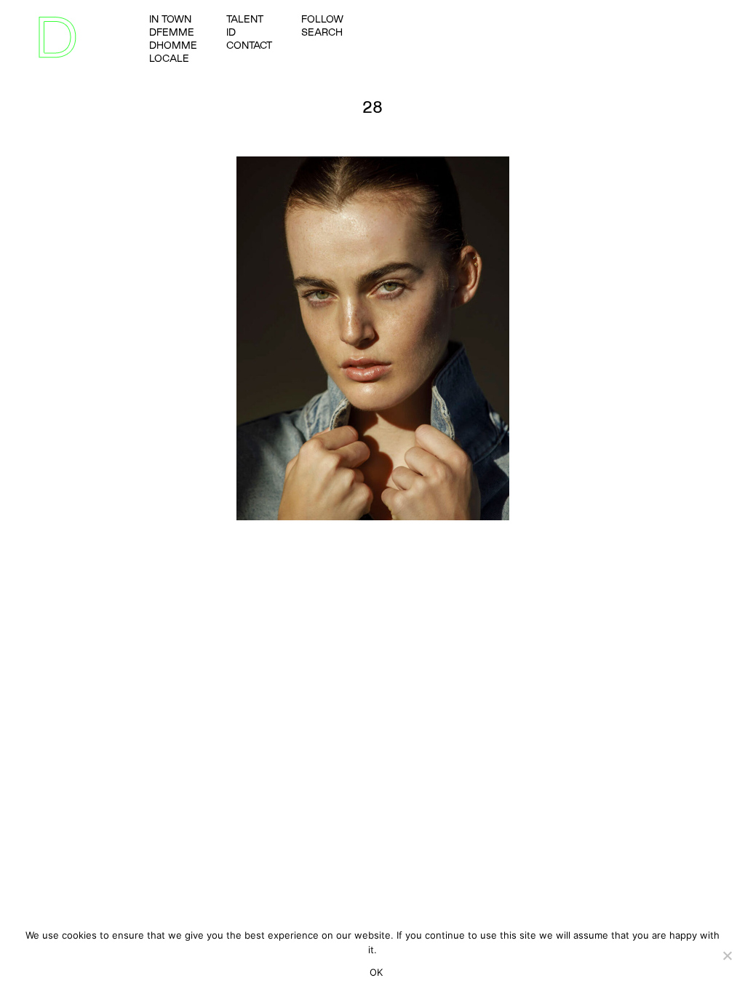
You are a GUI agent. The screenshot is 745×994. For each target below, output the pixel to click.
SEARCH (322, 32)
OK (376, 972)
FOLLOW (322, 19)
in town (170, 19)
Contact (249, 45)
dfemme (171, 32)
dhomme (173, 45)
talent (244, 19)
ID (231, 32)
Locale (169, 58)
